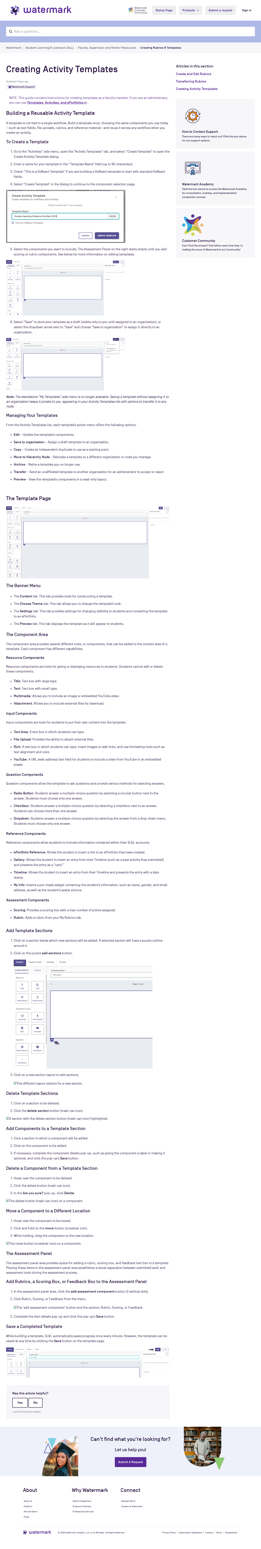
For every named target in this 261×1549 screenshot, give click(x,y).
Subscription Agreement (190, 1532)
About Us (28, 1501)
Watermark (13, 48)
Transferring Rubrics (191, 81)
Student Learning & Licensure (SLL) (50, 48)
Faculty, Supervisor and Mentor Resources (107, 48)
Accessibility (231, 1532)
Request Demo (128, 1501)
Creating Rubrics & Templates (160, 48)
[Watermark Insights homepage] (37, 1532)
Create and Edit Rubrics (193, 74)
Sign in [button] (246, 10)
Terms (219, 1532)
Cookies (209, 1532)
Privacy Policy (169, 1532)
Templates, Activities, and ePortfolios (55, 102)
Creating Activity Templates (197, 89)
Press (26, 1517)
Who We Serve (30, 1511)
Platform (28, 1506)
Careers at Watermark (131, 1506)
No (35, 1403)
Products (189, 10)
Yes (20, 1403)
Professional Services (83, 1511)
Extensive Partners (82, 1506)
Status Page (164, 10)
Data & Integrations (82, 1501)
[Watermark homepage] (41, 10)
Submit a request (220, 10)
